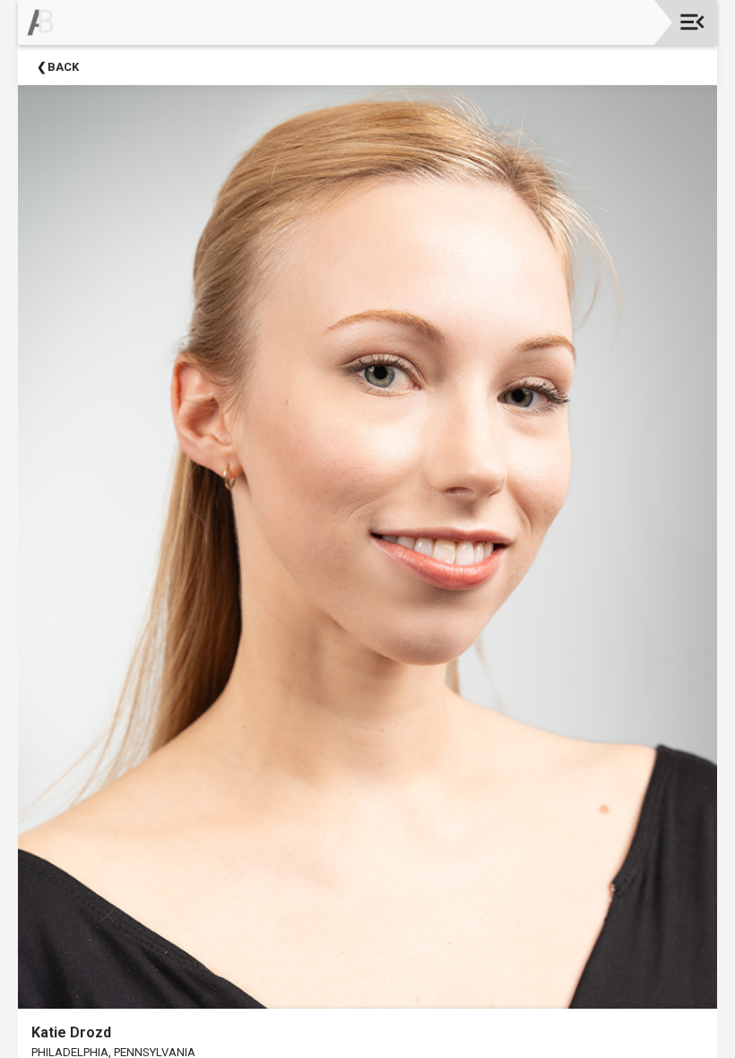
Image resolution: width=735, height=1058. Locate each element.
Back (63, 67)
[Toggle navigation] (692, 22)
